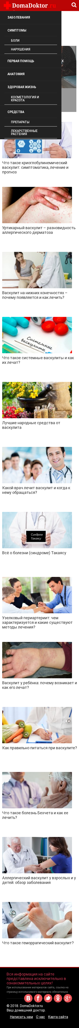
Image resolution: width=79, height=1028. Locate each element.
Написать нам (21, 1017)
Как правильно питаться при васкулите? (39, 747)
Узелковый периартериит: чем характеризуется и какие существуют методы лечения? (37, 622)
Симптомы (16, 30)
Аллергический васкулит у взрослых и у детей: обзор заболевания (39, 880)
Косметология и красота (25, 98)
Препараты (20, 122)
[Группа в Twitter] (48, 1001)
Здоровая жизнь (21, 87)
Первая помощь (20, 61)
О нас (40, 1017)
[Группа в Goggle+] (67, 1001)
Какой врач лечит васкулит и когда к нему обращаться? (36, 490)
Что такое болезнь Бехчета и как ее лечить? (35, 815)
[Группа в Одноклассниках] (58, 1001)
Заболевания (18, 17)
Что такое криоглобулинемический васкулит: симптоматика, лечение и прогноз (35, 167)
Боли (15, 40)
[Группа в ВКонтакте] (28, 1001)
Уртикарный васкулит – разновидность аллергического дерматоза (38, 230)
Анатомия (16, 74)
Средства (15, 112)
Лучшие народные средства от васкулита (31, 425)
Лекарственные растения (24, 132)
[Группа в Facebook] (38, 1001)
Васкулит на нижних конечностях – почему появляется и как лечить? (35, 295)
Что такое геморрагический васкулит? (38, 943)
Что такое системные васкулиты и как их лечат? (38, 360)
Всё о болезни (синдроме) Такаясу (34, 552)
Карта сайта (58, 1017)
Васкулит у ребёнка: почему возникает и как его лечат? (39, 685)
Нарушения (20, 49)
